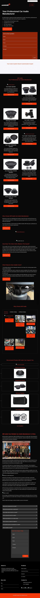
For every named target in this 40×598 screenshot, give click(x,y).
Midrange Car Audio (11, 120)
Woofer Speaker (23, 568)
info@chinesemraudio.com (27, 582)
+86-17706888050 (26, 584)
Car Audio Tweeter (29, 120)
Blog (1, 583)
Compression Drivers (20, 380)
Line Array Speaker (20, 409)
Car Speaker (23, 576)
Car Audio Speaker (11, 86)
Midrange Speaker (20, 393)
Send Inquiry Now (11, 94)
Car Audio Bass (29, 95)
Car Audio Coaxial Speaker (29, 136)
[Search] (37, 1)
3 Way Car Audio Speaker (29, 170)
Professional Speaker (20, 367)
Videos (2, 588)
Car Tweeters (20, 426)
